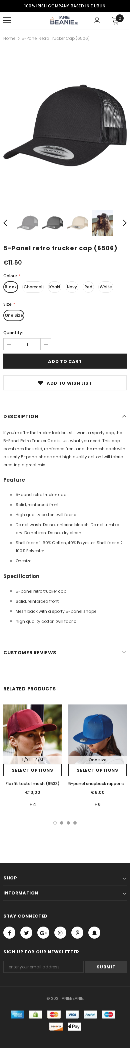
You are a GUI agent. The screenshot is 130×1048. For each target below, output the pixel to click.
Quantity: (13, 333)
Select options (32, 770)
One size (98, 760)
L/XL (26, 760)
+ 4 (32, 804)
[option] (65, 125)
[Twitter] (26, 933)
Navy (72, 287)
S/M (39, 760)
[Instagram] (60, 933)
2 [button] (61, 823)
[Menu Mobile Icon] (7, 20)
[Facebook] (9, 933)
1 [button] (55, 823)
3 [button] (68, 823)
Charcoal (33, 287)
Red (88, 287)
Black (11, 287)
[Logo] (64, 20)
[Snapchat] (94, 933)
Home (9, 38)
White (106, 287)
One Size (14, 315)
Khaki (54, 287)
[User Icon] (97, 20)
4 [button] (75, 823)
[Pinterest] (77, 933)
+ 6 (97, 804)
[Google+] (43, 933)
